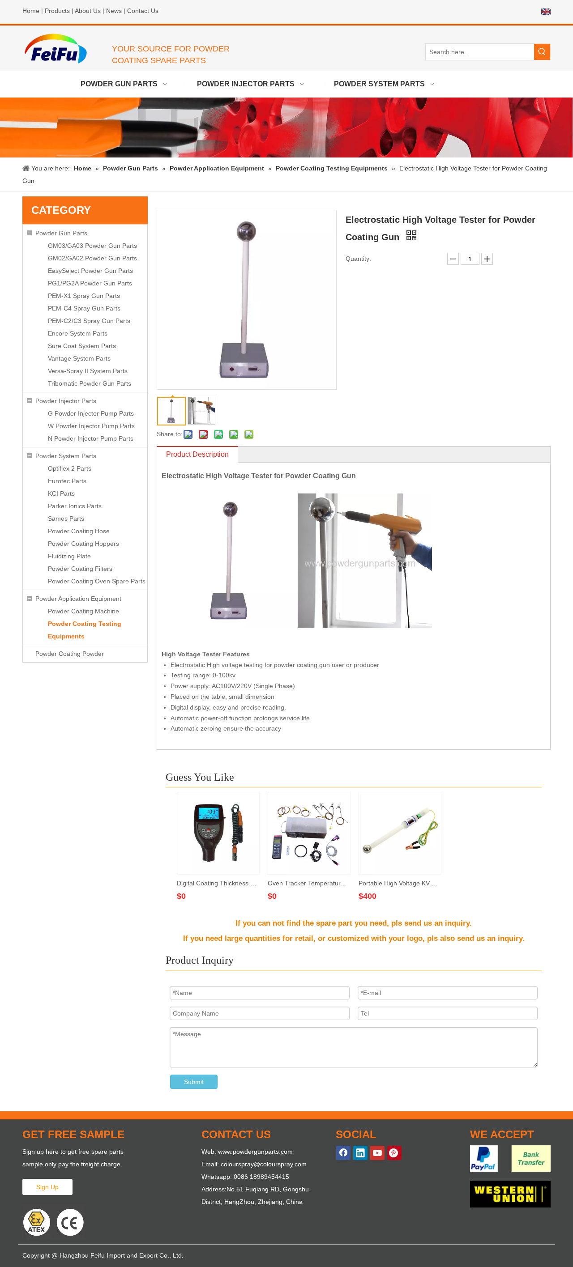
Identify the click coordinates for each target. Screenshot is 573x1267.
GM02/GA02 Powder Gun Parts (92, 258)
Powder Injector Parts (65, 400)
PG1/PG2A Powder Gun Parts (90, 283)
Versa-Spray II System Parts (88, 370)
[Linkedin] (360, 1153)
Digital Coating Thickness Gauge (218, 883)
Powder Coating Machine (83, 611)
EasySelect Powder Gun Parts (90, 270)
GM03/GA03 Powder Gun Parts (92, 245)
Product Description (197, 454)
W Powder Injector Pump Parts (91, 425)
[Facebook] (343, 1153)
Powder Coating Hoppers (83, 543)
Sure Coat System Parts (82, 345)
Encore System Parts (77, 333)
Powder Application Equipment (78, 598)
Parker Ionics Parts (75, 506)
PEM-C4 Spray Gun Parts (84, 308)
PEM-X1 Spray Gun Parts (84, 295)
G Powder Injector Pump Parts (91, 413)
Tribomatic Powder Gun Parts (89, 383)
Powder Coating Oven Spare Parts (96, 581)
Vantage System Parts (79, 358)
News (114, 10)
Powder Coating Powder (69, 653)
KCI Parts (61, 493)
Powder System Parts (65, 455)
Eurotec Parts (67, 481)
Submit (194, 1081)
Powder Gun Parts (61, 233)
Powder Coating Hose (79, 531)
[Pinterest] (394, 1153)
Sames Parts (66, 518)
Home (30, 10)
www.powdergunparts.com (255, 1151)
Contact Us (142, 10)
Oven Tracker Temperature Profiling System (309, 883)
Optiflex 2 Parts (69, 468)
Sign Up (47, 1186)
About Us (88, 10)
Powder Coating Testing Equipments (84, 630)
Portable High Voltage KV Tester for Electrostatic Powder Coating (399, 883)
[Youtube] (377, 1153)
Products (57, 10)
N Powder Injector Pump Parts (90, 438)
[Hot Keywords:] (542, 52)
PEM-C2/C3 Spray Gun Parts (89, 320)
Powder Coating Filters (80, 568)
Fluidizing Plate (69, 556)
